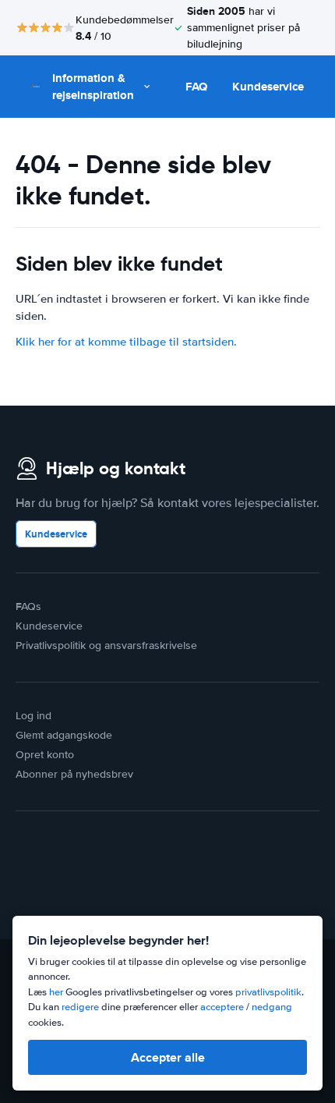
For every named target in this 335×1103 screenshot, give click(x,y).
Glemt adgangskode (64, 735)
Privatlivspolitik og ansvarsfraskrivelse (106, 645)
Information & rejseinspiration (93, 87)
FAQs (28, 606)
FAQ (196, 86)
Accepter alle (168, 1057)
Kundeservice (268, 86)
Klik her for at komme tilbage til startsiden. (126, 342)
